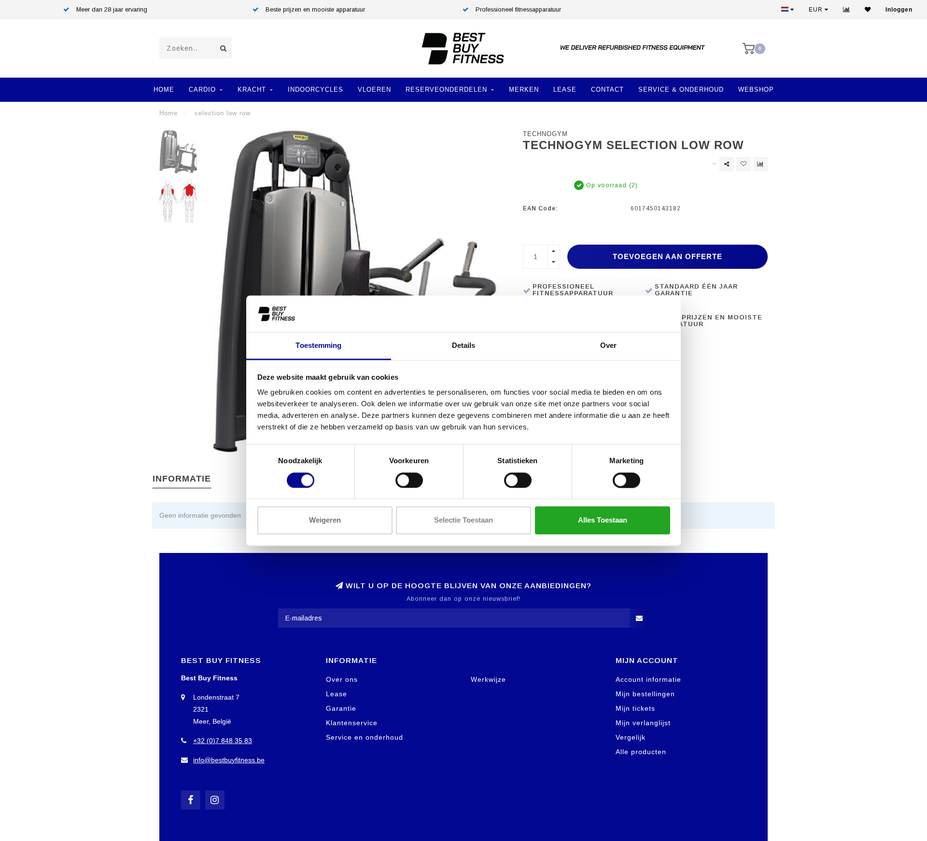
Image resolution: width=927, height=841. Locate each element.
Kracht (252, 89)
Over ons (342, 679)
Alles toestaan (602, 520)
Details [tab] (464, 346)
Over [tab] (608, 346)
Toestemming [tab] (318, 346)
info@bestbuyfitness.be (229, 760)
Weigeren (325, 520)
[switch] (409, 480)
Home (164, 89)
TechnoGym (545, 134)
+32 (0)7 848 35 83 (222, 740)
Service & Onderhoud (681, 89)
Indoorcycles (315, 89)
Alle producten (641, 752)
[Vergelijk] (846, 9)
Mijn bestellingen (645, 694)
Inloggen (899, 9)
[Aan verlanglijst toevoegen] (743, 164)
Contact (607, 89)
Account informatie (648, 679)
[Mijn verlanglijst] (868, 9)
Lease (564, 89)
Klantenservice (352, 723)
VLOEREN (374, 89)
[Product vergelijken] (760, 164)
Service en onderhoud (364, 737)
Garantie (341, 708)
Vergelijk (631, 737)
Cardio (202, 89)
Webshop (756, 89)
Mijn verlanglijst (643, 723)
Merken (524, 89)
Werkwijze (488, 679)
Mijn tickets (635, 708)
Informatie (182, 478)
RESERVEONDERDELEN (446, 89)
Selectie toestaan (463, 520)
